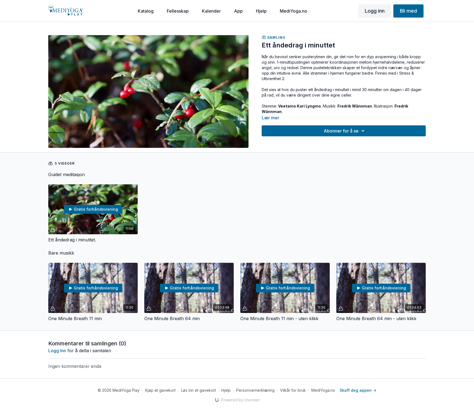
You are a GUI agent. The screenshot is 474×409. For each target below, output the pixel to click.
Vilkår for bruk (293, 390)
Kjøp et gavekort (160, 390)
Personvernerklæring (255, 390)
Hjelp (226, 390)
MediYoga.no (323, 390)
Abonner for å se (341, 131)
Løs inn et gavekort (198, 390)
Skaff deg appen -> (358, 390)
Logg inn (57, 350)
